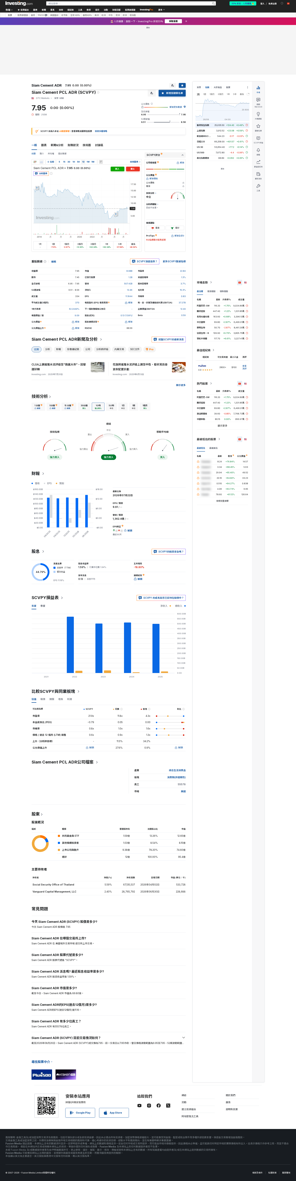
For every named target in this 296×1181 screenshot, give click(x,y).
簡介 (42, 153)
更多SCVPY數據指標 (174, 261)
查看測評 (244, 367)
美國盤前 (54, 15)
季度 (42, 605)
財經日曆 (116, 9)
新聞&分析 (57, 145)
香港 (33, 15)
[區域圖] (41, 162)
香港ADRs (87, 15)
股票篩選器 (130, 9)
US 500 (200, 152)
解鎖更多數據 (176, 107)
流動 (184, 1102)
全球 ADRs (75, 15)
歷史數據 (62, 153)
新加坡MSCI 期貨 (205, 136)
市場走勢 (202, 282)
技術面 (87, 145)
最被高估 (213, 448)
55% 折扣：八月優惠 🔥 (243, 3)
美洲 (97, 15)
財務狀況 (73, 145)
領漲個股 (211, 291)
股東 (36, 814)
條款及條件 (257, 1172)
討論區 (99, 145)
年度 (34, 605)
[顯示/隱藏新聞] (101, 162)
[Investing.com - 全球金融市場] (19, 3)
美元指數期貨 (203, 158)
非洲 (125, 15)
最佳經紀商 (204, 350)
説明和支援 (232, 1109)
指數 (207, 87)
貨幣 (199, 87)
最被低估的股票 (206, 439)
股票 (10, 15)
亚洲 (118, 15)
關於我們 (230, 1095)
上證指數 (201, 130)
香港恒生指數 (203, 125)
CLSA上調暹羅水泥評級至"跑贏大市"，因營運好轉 (59, 367)
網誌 (184, 1095)
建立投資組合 (189, 1109)
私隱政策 (272, 1172)
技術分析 (40, 396)
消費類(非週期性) (176, 777)
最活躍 (200, 291)
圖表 (44, 145)
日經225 (201, 141)
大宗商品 (218, 87)
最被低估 (201, 448)
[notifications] (282, 3)
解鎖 (91, 747)
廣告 (228, 1102)
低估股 (133, 15)
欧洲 (104, 15)
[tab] (38, 407)
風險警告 (286, 1172)
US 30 (200, 147)
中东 (111, 15)
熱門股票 (202, 383)
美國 (183, 791)
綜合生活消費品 (177, 770)
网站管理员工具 (190, 1116)
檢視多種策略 (101, 131)
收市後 (64, 15)
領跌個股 (224, 291)
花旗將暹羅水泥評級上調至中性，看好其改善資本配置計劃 (140, 367)
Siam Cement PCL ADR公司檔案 (63, 762)
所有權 (51, 153)
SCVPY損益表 (45, 597)
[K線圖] (35, 162)
